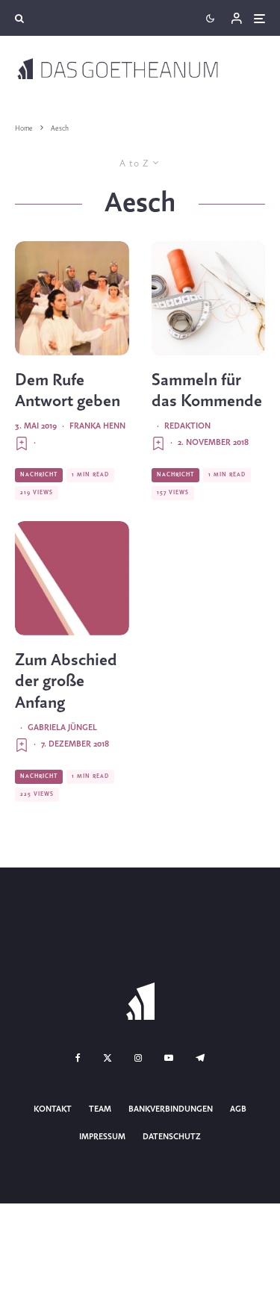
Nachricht (38, 475)
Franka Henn (97, 426)
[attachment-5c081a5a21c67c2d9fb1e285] (72, 578)
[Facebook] (78, 1058)
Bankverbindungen (170, 1109)
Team (100, 1109)
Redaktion (187, 426)
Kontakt (53, 1109)
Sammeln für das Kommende (207, 391)
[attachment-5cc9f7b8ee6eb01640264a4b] (72, 298)
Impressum (102, 1137)
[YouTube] (168, 1058)
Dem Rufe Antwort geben (67, 391)
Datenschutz (172, 1137)
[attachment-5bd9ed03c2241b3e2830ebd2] (209, 298)
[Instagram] (138, 1058)
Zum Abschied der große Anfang (66, 682)
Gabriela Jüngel (62, 727)
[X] (107, 1058)
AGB (238, 1109)
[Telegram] (200, 1058)
